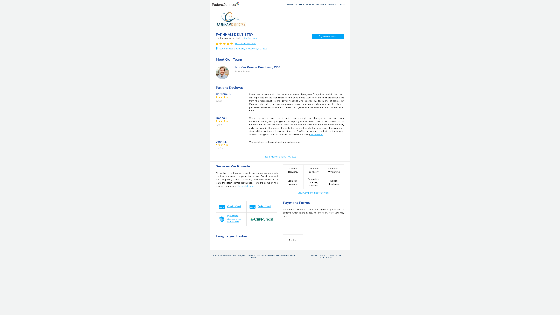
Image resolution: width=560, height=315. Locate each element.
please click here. (245, 186)
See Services (250, 38)
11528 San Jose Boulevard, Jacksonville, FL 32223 (242, 48)
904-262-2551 (328, 36)
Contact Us (326, 258)
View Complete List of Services (313, 192)
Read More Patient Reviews (280, 156)
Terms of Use (334, 256)
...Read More (316, 134)
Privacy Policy (318, 256)
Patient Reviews (245, 43)
